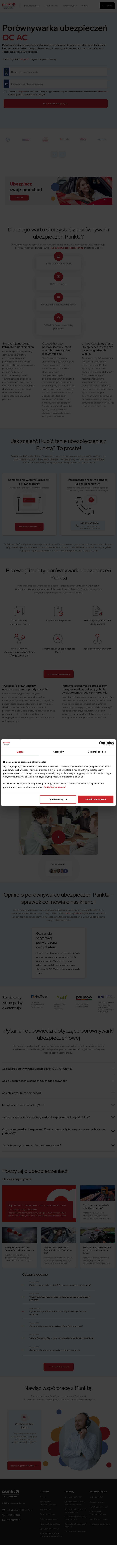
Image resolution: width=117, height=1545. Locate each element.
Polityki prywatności (54, 787)
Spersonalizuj (56, 799)
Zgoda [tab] (20, 752)
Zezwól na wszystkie (95, 799)
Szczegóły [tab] (58, 752)
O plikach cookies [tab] (97, 752)
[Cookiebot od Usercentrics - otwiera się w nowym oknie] (101, 743)
